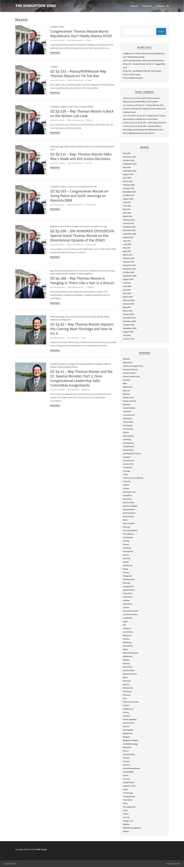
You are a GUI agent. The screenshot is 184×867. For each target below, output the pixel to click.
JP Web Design (41, 849)
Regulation (88, 274)
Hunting (126, 583)
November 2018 (129, 321)
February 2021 (129, 258)
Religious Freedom (130, 740)
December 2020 (129, 265)
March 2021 (127, 255)
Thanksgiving (129, 796)
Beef (68, 271)
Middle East (128, 656)
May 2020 (127, 290)
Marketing (127, 642)
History (126, 572)
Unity (125, 810)
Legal (61, 146)
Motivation (127, 667)
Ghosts (126, 555)
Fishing (126, 541)
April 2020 (127, 293)
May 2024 (127, 167)
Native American (130, 674)
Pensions (127, 695)
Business (73, 271)
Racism (126, 726)
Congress (53, 27)
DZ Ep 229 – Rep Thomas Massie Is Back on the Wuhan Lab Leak (82, 113)
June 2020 (127, 286)
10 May (88, 40)
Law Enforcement (130, 614)
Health (52, 274)
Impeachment (88, 364)
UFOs (125, 803)
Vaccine (126, 817)
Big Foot (126, 390)
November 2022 (129, 192)
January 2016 (128, 339)
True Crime (127, 800)
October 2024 (128, 160)
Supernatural (128, 782)
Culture (126, 488)
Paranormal (128, 688)
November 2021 (129, 230)
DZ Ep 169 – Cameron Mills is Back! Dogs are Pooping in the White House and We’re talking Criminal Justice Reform (143, 129)
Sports (126, 775)
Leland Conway (58, 40)
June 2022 (127, 206)
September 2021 (129, 234)
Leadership (54, 146)
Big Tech (126, 394)
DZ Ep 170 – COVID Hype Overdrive (152, 122)
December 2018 (129, 318)
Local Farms (128, 632)
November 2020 (129, 269)
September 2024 (129, 164)
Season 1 (127, 765)
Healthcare (60, 274)
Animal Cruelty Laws (131, 376)
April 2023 (127, 178)
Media (66, 146)
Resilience (127, 747)
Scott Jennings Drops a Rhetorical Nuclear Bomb (143, 60)
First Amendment (130, 530)
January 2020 (128, 304)
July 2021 (127, 241)
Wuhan (90, 107)
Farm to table (90, 317)
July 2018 (127, 335)
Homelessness (129, 579)
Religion (126, 737)
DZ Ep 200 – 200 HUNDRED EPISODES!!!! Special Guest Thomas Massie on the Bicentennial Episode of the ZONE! (82, 236)
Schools (126, 758)
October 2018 (128, 325)
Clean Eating (59, 317)
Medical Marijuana (130, 653)
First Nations (128, 534)
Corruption (83, 107)
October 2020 (128, 272)
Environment (128, 516)
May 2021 (127, 248)
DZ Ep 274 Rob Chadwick (133, 78)
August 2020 (128, 279)
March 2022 (127, 216)
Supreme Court (129, 786)
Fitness (126, 544)
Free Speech (128, 551)
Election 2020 (128, 502)
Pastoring (127, 691)
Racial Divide (128, 723)
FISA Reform (128, 537)
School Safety (129, 754)
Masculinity (128, 646)
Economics (92, 186)
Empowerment (129, 509)
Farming (110, 271)
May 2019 (127, 307)
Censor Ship (128, 422)
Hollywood (127, 576)
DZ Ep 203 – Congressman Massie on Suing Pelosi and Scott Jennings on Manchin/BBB (79, 196)
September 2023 (129, 171)
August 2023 (128, 174)
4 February (85, 390)
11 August (89, 287)
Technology (128, 793)
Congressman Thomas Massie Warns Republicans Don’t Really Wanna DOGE (81, 33)
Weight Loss (128, 821)
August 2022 (128, 199)
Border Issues (128, 397)
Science (126, 761)
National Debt (70, 274)
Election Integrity (130, 506)
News (125, 677)
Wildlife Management (132, 828)
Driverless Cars (129, 492)
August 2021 (128, 237)
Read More (55, 52)
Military (126, 660)
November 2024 (129, 157)
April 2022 (127, 213)
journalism (127, 604)
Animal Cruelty (129, 373)
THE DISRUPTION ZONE (35, 5)
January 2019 (128, 314)
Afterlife (126, 359)
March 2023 (127, 181)
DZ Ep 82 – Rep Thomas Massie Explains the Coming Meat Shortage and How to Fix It (82, 329)
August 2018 (128, 332)
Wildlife (126, 824)
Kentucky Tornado (130, 611)
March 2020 (127, 297)
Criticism (78, 364)
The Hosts (147, 6)
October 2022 (128, 195)
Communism (128, 450)
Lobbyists (107, 364)
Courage (103, 226)
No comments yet (76, 40)
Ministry (126, 663)
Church (126, 432)
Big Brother (54, 226)
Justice (126, 607)
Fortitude (127, 548)
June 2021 (127, 244)
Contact (160, 6)
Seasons (134, 6)
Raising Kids (128, 730)
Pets (125, 698)
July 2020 (127, 283)
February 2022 (129, 220)
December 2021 (129, 227)
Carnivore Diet (129, 415)
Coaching (127, 439)
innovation (127, 593)
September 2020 (129, 276)
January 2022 (128, 223)
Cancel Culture (65, 226)
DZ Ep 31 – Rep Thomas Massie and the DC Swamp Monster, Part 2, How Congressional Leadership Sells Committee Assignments (81, 378)
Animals (62, 271)
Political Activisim (77, 146)
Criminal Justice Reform (133, 478)
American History (130, 369)
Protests (80, 274)
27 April (89, 80)
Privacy (126, 712)
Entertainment (129, 513)
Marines (126, 639)
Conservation (128, 460)
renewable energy (130, 744)
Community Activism (132, 453)
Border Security (129, 401)
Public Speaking (129, 719)
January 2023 (128, 188)
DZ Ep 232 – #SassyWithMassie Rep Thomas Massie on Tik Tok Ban (78, 73)
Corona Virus (73, 107)
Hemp (125, 569)
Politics (61, 27)
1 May (83, 338)
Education (127, 499)
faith (125, 520)
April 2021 (127, 251)
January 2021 (128, 262)
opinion (53, 367)
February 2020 (129, 300)
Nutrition (127, 681)
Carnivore (127, 411)
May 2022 (127, 209)
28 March (89, 120)
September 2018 (129, 328)
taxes (125, 789)
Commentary (128, 443)
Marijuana (127, 635)
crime (125, 474)
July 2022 (127, 202)
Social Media (128, 772)
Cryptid (126, 485)
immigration (128, 586)
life (124, 625)
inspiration (127, 597)
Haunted (126, 558)
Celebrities (127, 418)
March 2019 (127, 311)
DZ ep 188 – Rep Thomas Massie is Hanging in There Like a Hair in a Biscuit (82, 280)
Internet (126, 600)
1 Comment (73, 338)
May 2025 (127, 153)
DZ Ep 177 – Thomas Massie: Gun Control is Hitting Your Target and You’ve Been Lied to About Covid (144, 108)
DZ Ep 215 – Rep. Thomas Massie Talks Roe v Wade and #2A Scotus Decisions (81, 156)
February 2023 (129, 185)
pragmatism (128, 709)
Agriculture (54, 271)
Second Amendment (99, 146)
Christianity (128, 429)
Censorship (54, 107)
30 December (91, 205)
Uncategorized (65, 320)
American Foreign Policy (133, 366)
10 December (91, 244)
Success (126, 779)
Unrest (126, 814)
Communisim (128, 446)
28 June (89, 163)
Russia (126, 751)
